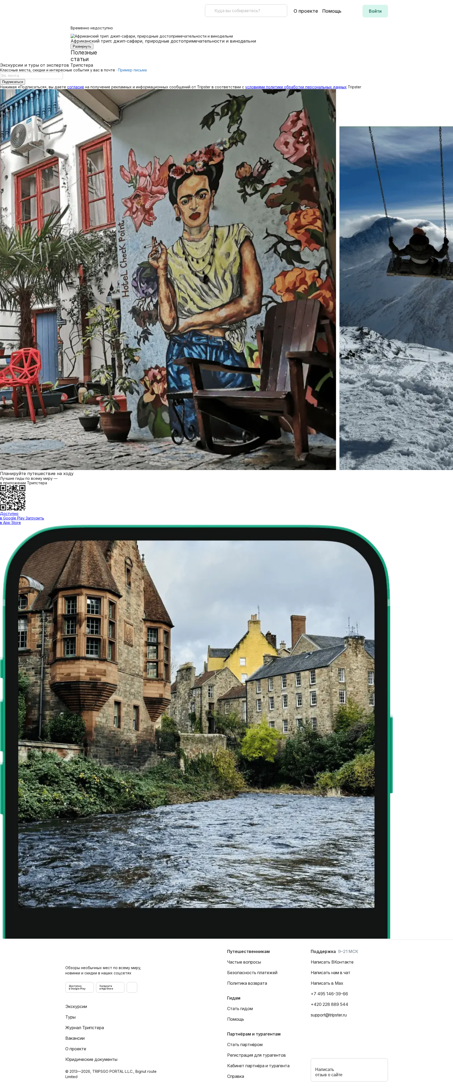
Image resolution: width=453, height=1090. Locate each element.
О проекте (306, 11)
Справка (235, 1076)
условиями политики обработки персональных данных (296, 87)
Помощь (331, 11)
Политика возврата (247, 983)
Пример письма (132, 70)
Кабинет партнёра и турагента (258, 1065)
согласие (75, 87)
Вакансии (75, 1038)
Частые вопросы (244, 962)
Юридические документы (91, 1059)
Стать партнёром (245, 1044)
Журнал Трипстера (84, 1027)
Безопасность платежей (252, 972)
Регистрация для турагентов (256, 1055)
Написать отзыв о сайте (328, 1072)
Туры (70, 1017)
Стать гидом (240, 1008)
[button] (375, 11)
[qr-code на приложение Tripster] (132, 987)
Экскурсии (76, 1006)
